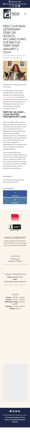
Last (17, 320)
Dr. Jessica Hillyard (9, 97)
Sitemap (15, 422)
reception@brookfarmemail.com (15, 281)
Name (8, 315)
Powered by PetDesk (12, 417)
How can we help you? (13, 337)
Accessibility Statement (17, 419)
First (7, 320)
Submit (9, 354)
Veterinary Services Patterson (14, 57)
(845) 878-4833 (17, 277)
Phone (8, 330)
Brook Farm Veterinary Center (13, 55)
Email (8, 324)
